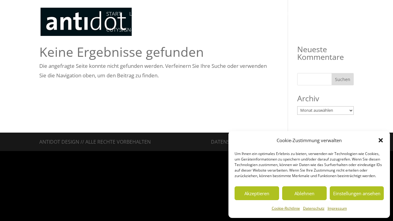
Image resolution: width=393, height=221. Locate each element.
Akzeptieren (256, 193)
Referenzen (242, 14)
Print (159, 14)
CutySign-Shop (126, 30)
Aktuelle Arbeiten (290, 14)
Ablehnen (304, 193)
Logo (136, 14)
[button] (381, 140)
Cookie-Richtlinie (286, 208)
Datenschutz (314, 208)
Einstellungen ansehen (356, 193)
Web (179, 14)
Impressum (337, 208)
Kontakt (334, 14)
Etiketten (206, 14)
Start (113, 14)
